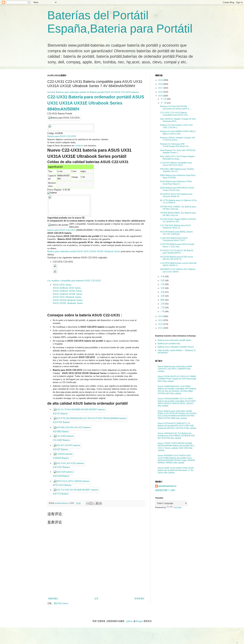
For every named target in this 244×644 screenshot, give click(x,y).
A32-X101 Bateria (61, 467)
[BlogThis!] (91, 503)
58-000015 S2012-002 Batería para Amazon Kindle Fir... (176, 195)
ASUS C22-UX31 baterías (126, 92)
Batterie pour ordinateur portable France (176, 347)
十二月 (164, 99)
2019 (160, 80)
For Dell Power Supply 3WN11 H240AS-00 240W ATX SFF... (178, 220)
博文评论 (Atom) (61, 603)
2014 (160, 316)
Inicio (49, 92)
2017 (160, 88)
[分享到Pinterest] (100, 503)
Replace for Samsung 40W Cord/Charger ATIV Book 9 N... (175, 145)
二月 (163, 307)
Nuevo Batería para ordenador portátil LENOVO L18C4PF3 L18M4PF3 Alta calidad (175, 368)
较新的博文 (53, 599)
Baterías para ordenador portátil (71, 92)
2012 (160, 324)
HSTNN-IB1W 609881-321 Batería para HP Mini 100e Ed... (178, 214)
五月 (163, 296)
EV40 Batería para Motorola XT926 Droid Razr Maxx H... (176, 182)
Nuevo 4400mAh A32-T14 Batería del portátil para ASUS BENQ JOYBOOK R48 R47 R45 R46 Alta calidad (176, 435)
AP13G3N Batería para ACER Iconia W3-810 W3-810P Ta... (176, 258)
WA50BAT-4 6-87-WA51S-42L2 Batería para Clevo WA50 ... (177, 270)
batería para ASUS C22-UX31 (61, 230)
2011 (160, 328)
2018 (160, 84)
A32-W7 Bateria (60, 449)
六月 (163, 292)
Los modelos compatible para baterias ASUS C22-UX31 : (74, 280)
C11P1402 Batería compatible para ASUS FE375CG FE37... (176, 164)
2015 (160, 96)
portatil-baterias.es (167, 486)
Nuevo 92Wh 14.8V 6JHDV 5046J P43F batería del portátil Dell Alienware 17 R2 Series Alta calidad (176, 470)
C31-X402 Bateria (61, 440)
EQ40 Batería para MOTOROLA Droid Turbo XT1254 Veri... (177, 189)
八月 (163, 284)
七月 (163, 288)
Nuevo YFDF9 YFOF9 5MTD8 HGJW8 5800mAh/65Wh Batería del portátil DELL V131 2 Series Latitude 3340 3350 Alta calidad (176, 447)
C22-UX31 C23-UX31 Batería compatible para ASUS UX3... (174, 113)
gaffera (129, 621)
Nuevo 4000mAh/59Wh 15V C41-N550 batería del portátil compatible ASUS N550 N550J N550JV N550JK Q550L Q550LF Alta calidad (177, 402)
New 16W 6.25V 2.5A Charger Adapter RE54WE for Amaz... (177, 157)
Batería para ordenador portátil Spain (174, 340)
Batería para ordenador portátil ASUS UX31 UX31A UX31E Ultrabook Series (83, 251)
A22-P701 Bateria (61, 422)
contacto (79, 145)
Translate (177, 507)
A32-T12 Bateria (60, 494)
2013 (160, 320)
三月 (163, 304)
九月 (163, 280)
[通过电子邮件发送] (87, 503)
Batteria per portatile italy (169, 343)
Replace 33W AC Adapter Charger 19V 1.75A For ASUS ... (177, 139)
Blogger (139, 621)
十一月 (164, 103)
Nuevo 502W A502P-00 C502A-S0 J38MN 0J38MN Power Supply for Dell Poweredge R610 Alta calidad (177, 378)
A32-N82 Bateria (61, 431)
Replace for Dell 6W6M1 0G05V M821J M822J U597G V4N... (178, 132)
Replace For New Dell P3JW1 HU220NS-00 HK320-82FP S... (175, 107)
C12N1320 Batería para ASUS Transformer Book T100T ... (174, 239)
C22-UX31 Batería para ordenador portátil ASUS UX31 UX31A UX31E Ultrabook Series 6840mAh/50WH (95, 103)
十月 (163, 276)
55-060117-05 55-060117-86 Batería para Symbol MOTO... (176, 251)
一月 (163, 311)
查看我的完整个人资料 (165, 490)
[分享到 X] (94, 503)
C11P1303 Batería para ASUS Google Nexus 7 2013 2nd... (177, 245)
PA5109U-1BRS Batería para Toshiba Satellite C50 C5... (177, 170)
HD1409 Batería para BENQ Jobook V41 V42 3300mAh (176, 233)
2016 (160, 92)
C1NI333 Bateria (61, 458)
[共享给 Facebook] (97, 503)
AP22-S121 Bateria (62, 485)
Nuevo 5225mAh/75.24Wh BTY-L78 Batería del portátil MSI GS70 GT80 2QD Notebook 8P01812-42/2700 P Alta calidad (177, 425)
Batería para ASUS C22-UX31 (61, 136)
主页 (96, 599)
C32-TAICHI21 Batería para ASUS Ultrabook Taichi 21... (175, 226)
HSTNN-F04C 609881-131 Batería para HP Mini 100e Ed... (178, 208)
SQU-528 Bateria (61, 476)
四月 (163, 300)
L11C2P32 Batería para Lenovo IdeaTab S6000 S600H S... (178, 264)
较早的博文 (139, 599)
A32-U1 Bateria (60, 413)
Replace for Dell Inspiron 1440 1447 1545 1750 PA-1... (176, 126)
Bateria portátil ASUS (100, 92)
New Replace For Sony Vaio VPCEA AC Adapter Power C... (178, 151)
